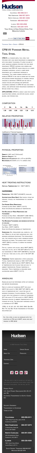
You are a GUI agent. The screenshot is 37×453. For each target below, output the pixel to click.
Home (5, 349)
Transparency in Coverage (12, 408)
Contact (6, 363)
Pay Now (10, 38)
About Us (7, 353)
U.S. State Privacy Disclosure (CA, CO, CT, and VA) (17, 392)
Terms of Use (8, 410)
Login (27, 38)
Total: (21, 38)
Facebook (11, 372)
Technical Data (7, 44)
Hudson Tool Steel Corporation (18, 337)
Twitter (16, 372)
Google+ (26, 372)
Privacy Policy (8, 388)
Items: (16, 38)
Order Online (24, 349)
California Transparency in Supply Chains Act (17, 397)
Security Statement (10, 405)
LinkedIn (21, 372)
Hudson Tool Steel (18, 7)
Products (23, 353)
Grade (15, 44)
